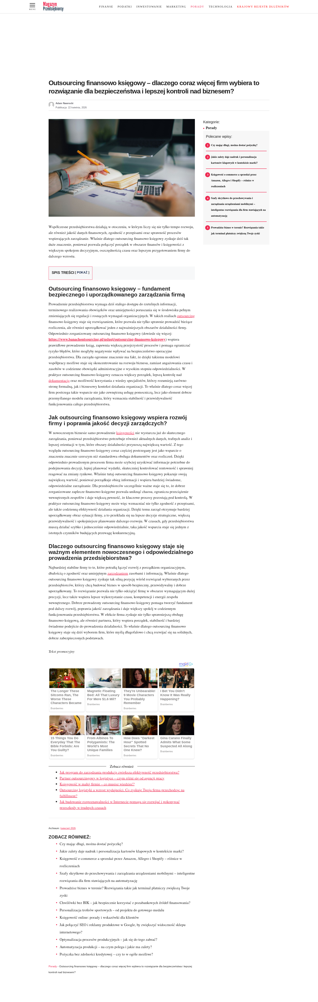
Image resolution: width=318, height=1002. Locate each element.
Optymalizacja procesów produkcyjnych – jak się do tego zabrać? (108, 939)
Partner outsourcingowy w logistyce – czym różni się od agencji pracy (112, 778)
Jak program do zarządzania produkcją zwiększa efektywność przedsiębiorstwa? (119, 772)
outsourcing (186, 315)
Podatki (125, 6)
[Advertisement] (159, 48)
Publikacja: (71, 107)
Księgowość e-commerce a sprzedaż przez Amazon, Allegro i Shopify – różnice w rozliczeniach (233, 180)
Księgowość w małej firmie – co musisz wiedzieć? (97, 783)
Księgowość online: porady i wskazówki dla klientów (99, 917)
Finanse (106, 6)
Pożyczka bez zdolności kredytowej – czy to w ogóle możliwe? (106, 954)
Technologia (221, 6)
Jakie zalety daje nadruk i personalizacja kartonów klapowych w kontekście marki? (122, 851)
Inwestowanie (149, 6)
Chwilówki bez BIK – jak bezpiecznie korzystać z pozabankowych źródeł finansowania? (125, 902)
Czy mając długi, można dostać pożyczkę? (91, 843)
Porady (197, 6)
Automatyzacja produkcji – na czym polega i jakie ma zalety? (106, 946)
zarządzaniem (117, 573)
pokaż (82, 272)
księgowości (125, 432)
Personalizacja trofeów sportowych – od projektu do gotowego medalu (112, 909)
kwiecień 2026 (68, 828)
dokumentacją (59, 380)
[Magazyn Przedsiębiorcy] (53, 6)
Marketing (176, 6)
